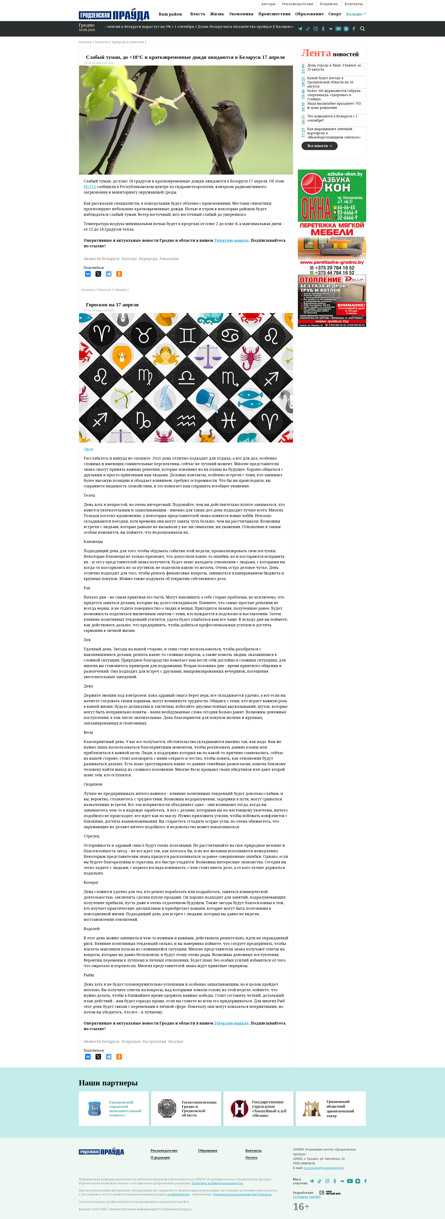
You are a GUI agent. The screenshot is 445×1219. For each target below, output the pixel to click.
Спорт (334, 13)
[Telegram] (109, 273)
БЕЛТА (90, 186)
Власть (197, 13)
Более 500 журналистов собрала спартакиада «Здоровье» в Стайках (334, 95)
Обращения (207, 1150)
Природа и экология (128, 42)
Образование (309, 13)
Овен (88, 448)
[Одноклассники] (119, 273)
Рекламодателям (297, 3)
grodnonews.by (178, 1194)
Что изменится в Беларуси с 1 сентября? (332, 118)
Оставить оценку (307, 1196)
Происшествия (274, 13)
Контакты (354, 3)
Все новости (318, 146)
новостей (330, 54)
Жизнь (217, 13)
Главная (85, 42)
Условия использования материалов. (242, 1194)
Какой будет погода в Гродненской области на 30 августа (330, 82)
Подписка (329, 3)
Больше (354, 14)
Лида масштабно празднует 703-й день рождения (334, 105)
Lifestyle (120, 290)
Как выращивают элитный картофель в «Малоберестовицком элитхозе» (334, 133)
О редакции (160, 1157)
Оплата (251, 1157)
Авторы (268, 3)
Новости (101, 42)
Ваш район (170, 14)
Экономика (241, 13)
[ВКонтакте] (88, 273)
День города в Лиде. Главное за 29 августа (334, 67)
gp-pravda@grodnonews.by (323, 1168)
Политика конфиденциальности (217, 1183)
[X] (98, 273)
